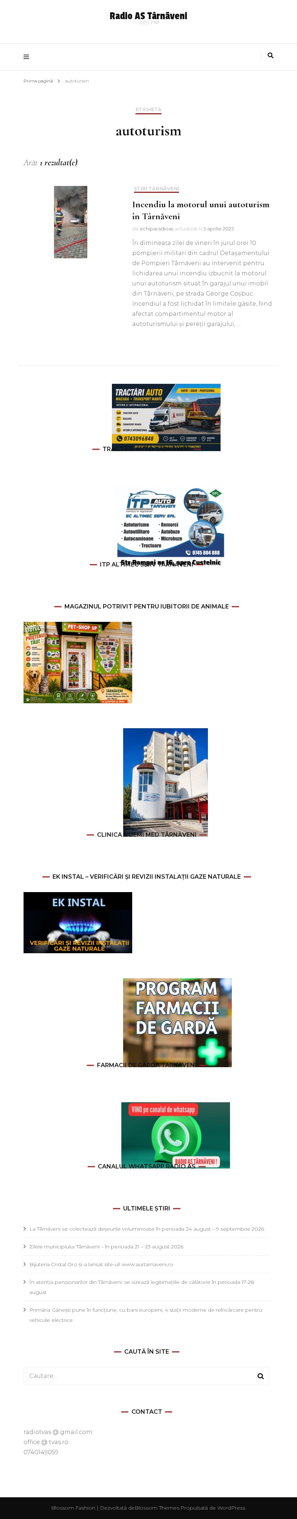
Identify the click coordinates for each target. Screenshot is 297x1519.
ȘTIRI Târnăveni (156, 188)
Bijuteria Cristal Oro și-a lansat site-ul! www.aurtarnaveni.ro (101, 1264)
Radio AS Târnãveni (148, 16)
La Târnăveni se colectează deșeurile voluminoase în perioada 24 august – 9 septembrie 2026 (146, 1229)
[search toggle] (270, 55)
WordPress (231, 1508)
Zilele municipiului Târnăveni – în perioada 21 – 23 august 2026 (106, 1246)
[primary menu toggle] (28, 57)
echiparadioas (156, 229)
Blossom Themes (157, 1508)
